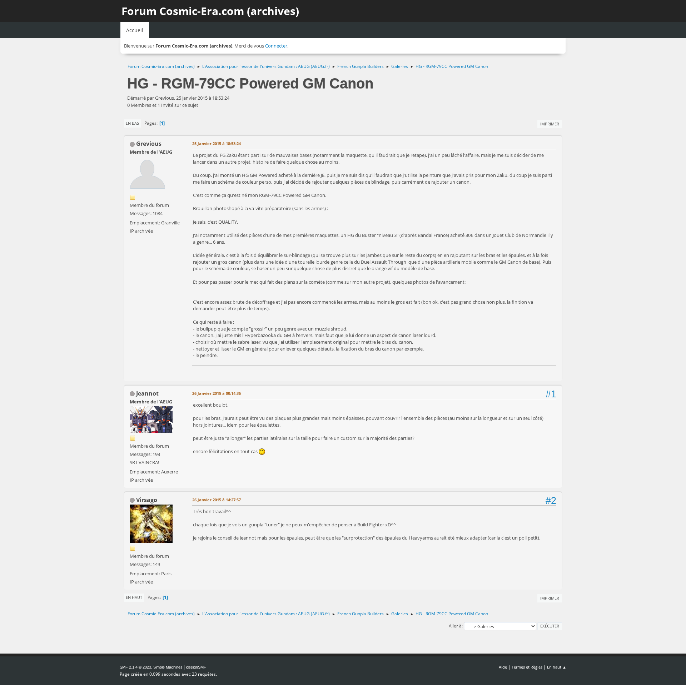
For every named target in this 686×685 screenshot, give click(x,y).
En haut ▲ (556, 667)
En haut (134, 597)
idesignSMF (196, 667)
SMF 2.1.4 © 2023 (135, 667)
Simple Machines (168, 667)
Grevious (148, 144)
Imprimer (549, 123)
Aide (503, 667)
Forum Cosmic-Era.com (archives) (210, 11)
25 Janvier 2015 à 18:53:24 (216, 143)
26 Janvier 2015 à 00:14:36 (216, 393)
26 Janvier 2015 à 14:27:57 (216, 499)
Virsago (146, 500)
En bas (132, 123)
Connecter (276, 46)
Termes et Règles (527, 667)
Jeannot (147, 393)
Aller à (455, 626)
